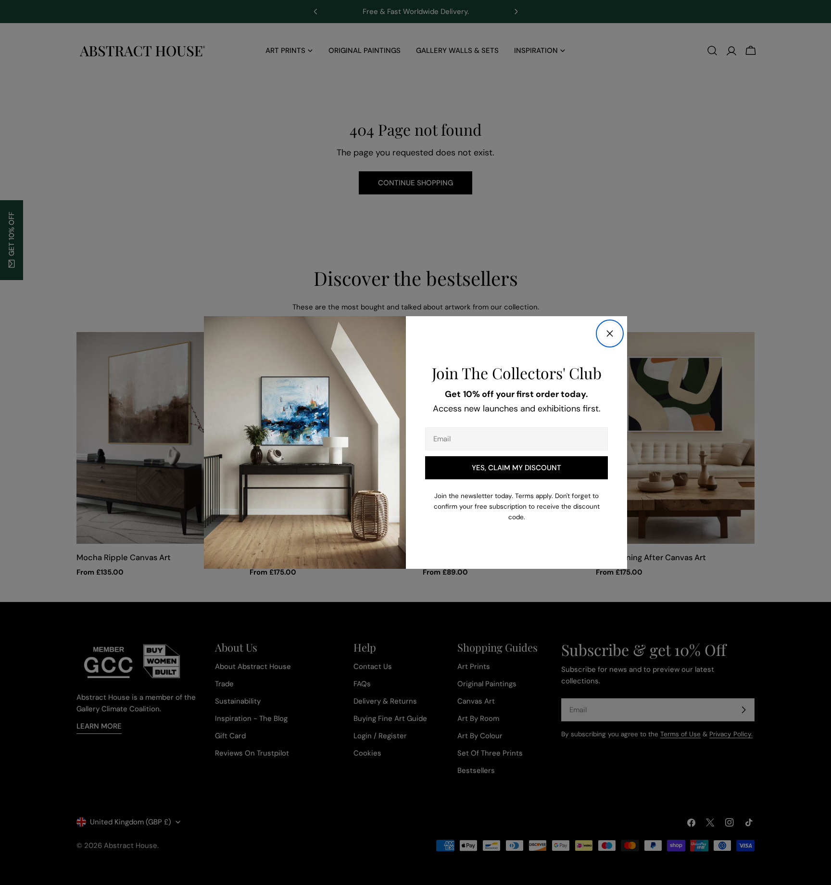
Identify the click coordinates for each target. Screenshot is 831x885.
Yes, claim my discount (516, 468)
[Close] (609, 333)
